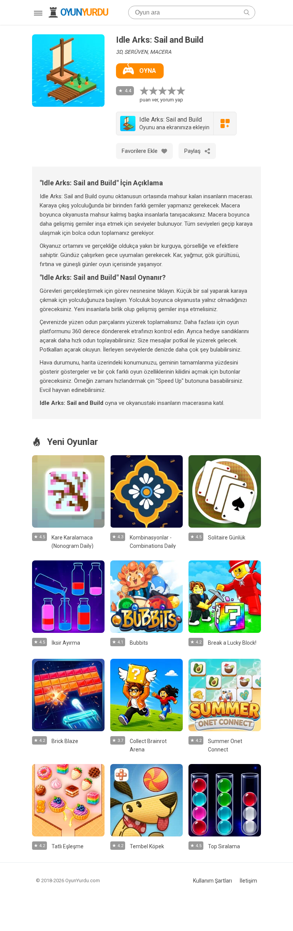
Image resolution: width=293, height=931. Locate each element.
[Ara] (246, 12)
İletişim (248, 881)
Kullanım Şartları (212, 881)
